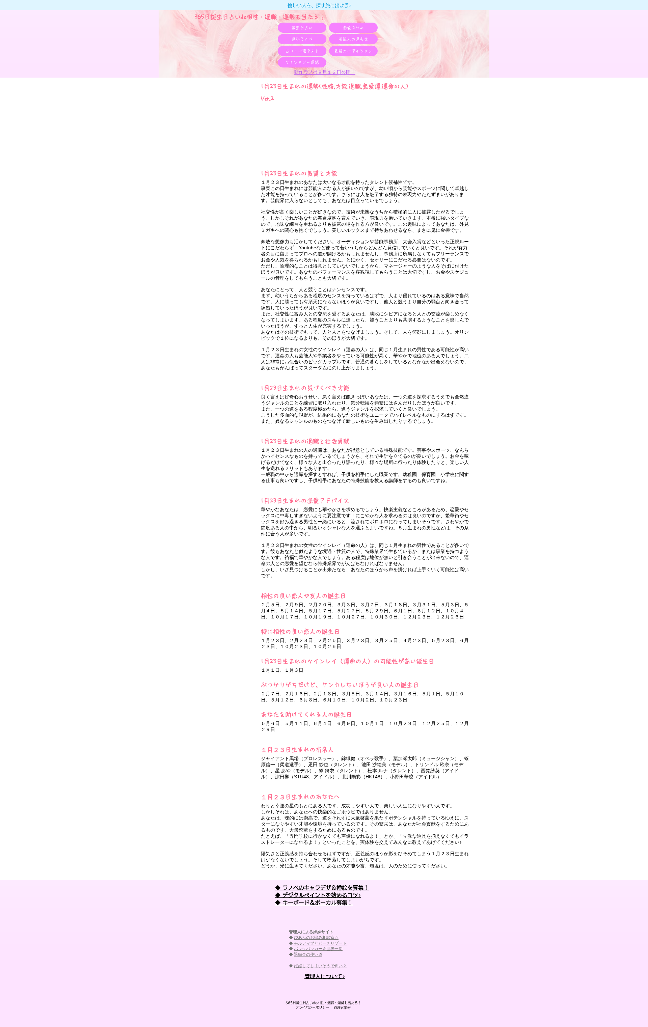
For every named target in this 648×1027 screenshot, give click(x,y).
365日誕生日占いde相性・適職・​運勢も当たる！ (260, 17)
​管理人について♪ (324, 976)
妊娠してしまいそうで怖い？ (320, 966)
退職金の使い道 (308, 954)
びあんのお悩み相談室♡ (316, 937)
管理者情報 (340, 1007)
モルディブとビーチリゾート (320, 943)
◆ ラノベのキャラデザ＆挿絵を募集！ (322, 887)
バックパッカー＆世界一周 (318, 948)
